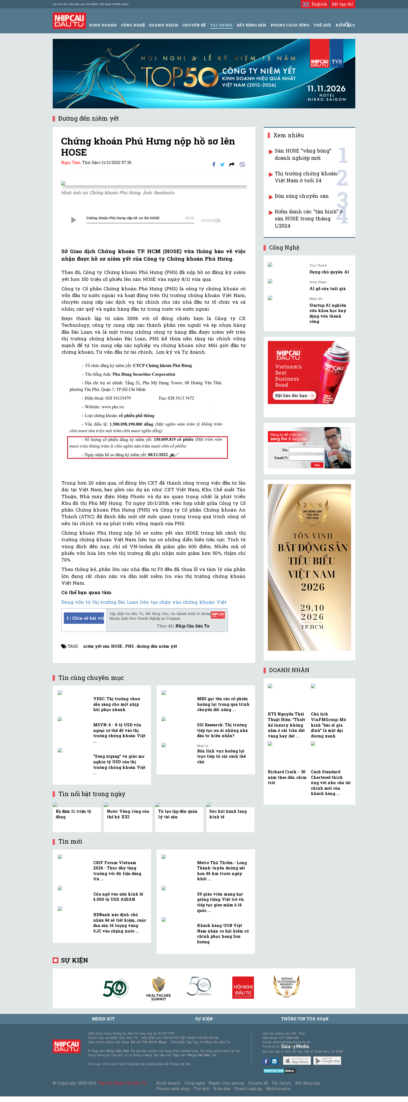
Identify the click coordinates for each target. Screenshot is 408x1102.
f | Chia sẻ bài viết (85, 618)
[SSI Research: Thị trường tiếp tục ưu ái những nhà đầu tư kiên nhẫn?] (177, 719)
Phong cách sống (172, 1088)
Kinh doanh (168, 1083)
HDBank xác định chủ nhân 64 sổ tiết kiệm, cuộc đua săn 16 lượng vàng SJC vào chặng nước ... (119, 923)
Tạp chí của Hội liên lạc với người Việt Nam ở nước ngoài (91, 4)
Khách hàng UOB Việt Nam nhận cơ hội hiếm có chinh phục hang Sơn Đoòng (223, 933)
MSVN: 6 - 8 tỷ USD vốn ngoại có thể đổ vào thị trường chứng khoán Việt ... (119, 733)
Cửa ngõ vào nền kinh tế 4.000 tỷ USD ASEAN (118, 896)
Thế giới (322, 25)
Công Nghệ (133, 25)
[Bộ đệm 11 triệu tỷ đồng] (56, 804)
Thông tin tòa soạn (305, 1018)
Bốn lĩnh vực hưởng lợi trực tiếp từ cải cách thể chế (221, 756)
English (318, 4)
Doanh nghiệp (248, 1088)
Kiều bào (222, 1088)
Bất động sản (251, 25)
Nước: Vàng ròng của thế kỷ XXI (128, 814)
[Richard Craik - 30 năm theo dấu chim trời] (288, 754)
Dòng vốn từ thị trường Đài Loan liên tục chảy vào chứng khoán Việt (143, 602)
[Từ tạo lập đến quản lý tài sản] (158, 804)
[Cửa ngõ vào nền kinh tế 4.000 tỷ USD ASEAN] (73, 888)
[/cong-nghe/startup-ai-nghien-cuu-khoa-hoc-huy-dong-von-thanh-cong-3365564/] (286, 298)
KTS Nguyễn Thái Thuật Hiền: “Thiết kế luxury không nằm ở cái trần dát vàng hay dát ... (286, 724)
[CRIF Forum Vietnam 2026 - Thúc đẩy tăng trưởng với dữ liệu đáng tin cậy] (73, 856)
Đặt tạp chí (342, 4)
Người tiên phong (226, 1083)
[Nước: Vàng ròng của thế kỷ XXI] (107, 804)
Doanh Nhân (163, 25)
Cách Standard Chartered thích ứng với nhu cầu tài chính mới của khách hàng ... (331, 782)
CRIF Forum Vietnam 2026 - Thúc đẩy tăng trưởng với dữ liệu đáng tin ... (117, 871)
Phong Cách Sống (290, 25)
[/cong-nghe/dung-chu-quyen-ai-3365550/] (286, 264)
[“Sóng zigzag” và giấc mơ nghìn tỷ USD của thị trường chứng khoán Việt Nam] (73, 750)
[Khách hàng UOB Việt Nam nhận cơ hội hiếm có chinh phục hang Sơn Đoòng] (177, 919)
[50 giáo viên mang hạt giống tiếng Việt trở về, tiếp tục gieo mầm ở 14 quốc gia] (177, 888)
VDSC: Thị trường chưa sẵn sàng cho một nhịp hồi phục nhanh (116, 704)
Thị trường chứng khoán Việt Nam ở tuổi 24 (306, 177)
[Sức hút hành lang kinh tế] (209, 804)
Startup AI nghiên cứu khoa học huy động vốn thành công (327, 313)
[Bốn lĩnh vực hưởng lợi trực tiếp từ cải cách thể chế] (177, 745)
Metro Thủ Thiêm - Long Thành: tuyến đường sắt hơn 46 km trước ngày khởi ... (222, 871)
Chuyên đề (194, 25)
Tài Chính (221, 25)
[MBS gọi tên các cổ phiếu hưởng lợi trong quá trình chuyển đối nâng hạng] (177, 692)
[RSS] (232, 164)
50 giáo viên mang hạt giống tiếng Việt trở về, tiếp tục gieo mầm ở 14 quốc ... (220, 902)
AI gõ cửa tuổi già (327, 288)
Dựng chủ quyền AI (329, 272)
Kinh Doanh (103, 25)
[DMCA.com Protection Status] (280, 1070)
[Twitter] (222, 164)
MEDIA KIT (103, 1018)
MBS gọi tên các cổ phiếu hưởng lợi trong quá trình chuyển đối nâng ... (223, 704)
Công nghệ (194, 1083)
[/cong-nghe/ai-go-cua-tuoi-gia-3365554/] (286, 281)
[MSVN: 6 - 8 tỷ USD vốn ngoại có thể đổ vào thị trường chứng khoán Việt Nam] (73, 719)
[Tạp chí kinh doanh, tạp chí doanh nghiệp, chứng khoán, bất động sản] (69, 20)
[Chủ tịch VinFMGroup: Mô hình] (331, 697)
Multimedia (278, 1088)
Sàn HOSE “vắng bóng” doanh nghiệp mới (303, 154)
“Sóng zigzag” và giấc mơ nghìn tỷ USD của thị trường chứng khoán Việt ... (119, 764)
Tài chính (281, 1083)
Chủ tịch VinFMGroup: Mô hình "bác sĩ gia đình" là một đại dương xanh (328, 724)
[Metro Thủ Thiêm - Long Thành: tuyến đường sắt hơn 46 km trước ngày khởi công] (177, 856)
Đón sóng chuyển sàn (302, 196)
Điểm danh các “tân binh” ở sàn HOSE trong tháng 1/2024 (308, 218)
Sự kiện (74, 960)
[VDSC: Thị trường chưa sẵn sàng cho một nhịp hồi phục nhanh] (73, 692)
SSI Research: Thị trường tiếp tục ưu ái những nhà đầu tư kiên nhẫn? (222, 730)
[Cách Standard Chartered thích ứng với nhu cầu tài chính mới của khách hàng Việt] (331, 754)
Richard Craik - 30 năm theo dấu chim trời (287, 777)
